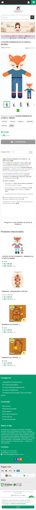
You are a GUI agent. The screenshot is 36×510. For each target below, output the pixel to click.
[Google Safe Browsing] (17, 485)
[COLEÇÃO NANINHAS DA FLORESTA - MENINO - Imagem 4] (28, 104)
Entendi (18, 507)
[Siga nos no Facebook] (15, 459)
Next (34, 104)
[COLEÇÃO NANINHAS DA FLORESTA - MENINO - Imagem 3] (21, 104)
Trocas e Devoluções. (9, 419)
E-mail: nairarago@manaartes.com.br (12, 454)
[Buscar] (32, 17)
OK (30, 152)
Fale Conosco (6, 406)
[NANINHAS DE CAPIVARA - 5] (18, 319)
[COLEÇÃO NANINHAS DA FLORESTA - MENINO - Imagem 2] (14, 104)
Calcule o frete (5, 152)
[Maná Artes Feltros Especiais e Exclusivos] (18, 9)
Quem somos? (6, 411)
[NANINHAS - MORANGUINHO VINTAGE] (18, 286)
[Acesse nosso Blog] (20, 459)
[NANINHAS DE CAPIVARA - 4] (18, 352)
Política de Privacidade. (9, 409)
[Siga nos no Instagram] (18, 459)
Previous (2, 104)
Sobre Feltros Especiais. (9, 414)
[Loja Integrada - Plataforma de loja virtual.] (18, 495)
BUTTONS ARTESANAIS (10, 385)
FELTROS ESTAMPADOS (10, 390)
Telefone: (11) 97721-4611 (9, 451)
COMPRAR (20, 141)
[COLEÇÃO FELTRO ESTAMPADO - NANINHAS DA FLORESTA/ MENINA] (18, 252)
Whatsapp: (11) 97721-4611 (10, 452)
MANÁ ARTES (32, 48)
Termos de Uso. (7, 417)
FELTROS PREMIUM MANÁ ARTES (13, 387)
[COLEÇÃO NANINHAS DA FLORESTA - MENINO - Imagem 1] (7, 104)
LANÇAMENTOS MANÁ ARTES (12, 382)
